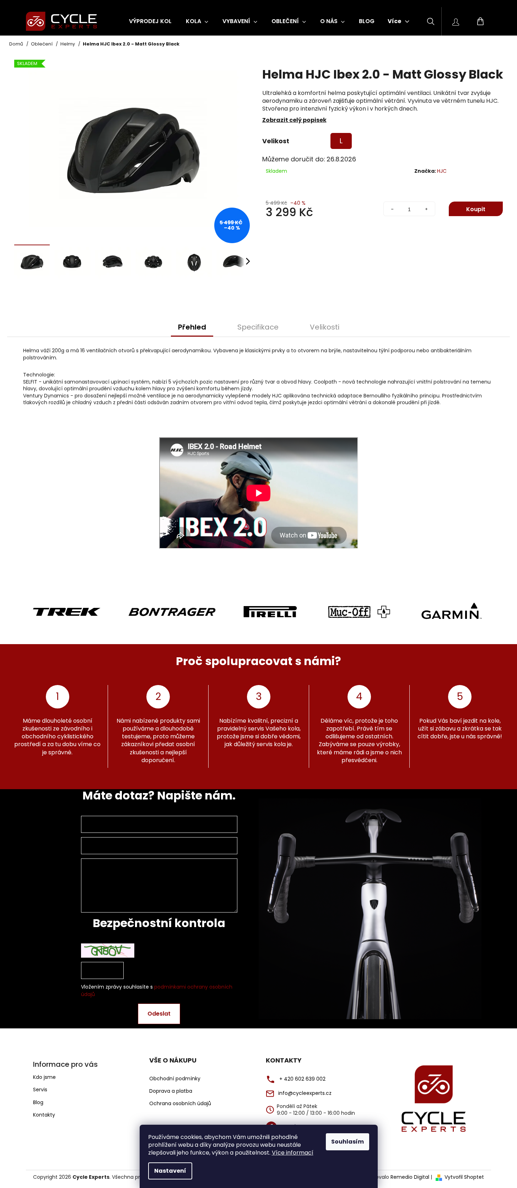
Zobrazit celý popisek (294, 120)
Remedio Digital (410, 1177)
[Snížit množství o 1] (392, 209)
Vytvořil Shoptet (464, 1177)
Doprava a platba (170, 1091)
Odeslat (159, 1014)
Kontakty (44, 1114)
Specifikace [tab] (258, 327)
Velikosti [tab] (324, 327)
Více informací (292, 1153)
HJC (442, 171)
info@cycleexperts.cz (305, 1093)
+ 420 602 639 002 (302, 1079)
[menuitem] (150, 21)
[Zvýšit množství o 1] (426, 209)
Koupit (475, 209)
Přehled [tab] (192, 327)
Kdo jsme (44, 1077)
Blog (38, 1102)
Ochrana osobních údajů (180, 1103)
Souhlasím (347, 1142)
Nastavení (170, 1171)
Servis (40, 1089)
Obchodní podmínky (174, 1078)
